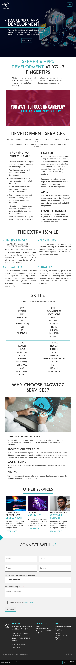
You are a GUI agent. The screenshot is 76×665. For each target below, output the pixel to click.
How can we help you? (14, 587)
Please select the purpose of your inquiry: (21, 575)
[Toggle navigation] (69, 4)
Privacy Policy (28, 602)
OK (65, 662)
